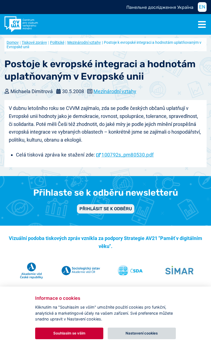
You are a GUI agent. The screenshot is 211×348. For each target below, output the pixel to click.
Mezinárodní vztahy (84, 42)
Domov (13, 42)
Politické (57, 42)
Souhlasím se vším (69, 333)
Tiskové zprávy (34, 42)
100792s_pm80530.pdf (127, 155)
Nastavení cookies (142, 333)
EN (202, 7)
